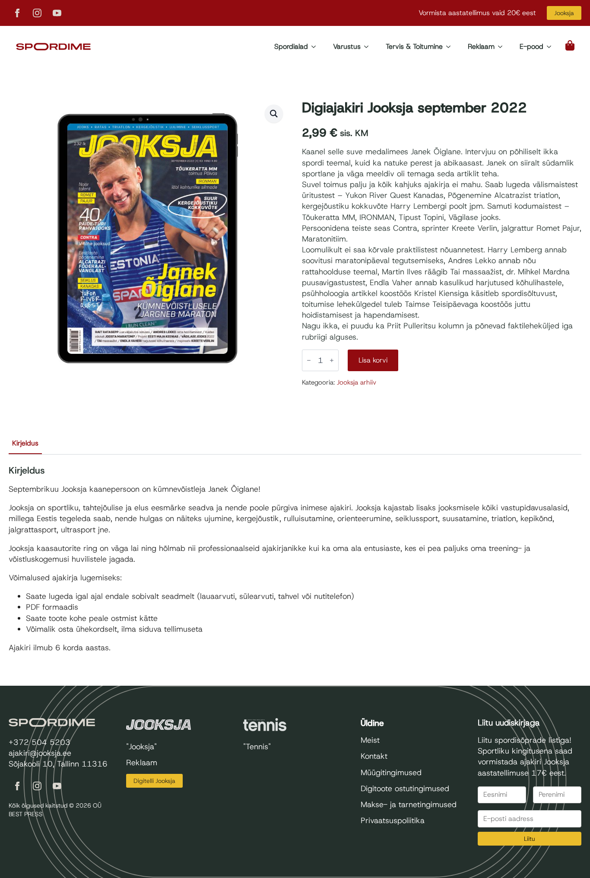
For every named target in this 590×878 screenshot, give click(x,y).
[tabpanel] (295, 559)
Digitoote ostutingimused (405, 788)
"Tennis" (257, 746)
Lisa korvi (372, 360)
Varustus (347, 46)
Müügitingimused (391, 772)
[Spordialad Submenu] (316, 47)
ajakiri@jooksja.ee (40, 753)
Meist (370, 740)
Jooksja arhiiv (356, 382)
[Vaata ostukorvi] (570, 45)
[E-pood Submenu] (551, 47)
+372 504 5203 (39, 742)
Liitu (529, 839)
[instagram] (37, 13)
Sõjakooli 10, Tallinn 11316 (58, 764)
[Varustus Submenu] (369, 47)
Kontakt (374, 756)
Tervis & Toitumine (414, 46)
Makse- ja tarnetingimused (409, 804)
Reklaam (481, 46)
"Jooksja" (141, 746)
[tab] (25, 443)
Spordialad (291, 46)
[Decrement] (309, 360)
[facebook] (17, 13)
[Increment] (331, 360)
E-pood (531, 46)
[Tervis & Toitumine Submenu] (451, 47)
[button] (274, 114)
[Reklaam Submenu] (503, 47)
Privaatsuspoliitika (393, 820)
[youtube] (57, 13)
